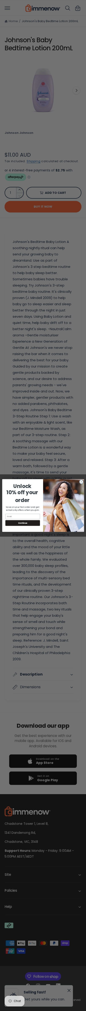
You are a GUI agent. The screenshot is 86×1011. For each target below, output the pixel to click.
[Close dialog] (81, 482)
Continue (22, 523)
